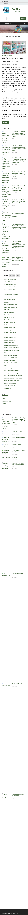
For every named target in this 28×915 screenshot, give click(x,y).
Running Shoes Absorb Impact (11, 370)
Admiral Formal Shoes (9, 289)
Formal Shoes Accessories (10, 314)
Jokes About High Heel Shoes (11, 357)
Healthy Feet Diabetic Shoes (11, 345)
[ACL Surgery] (6, 457)
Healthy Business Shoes (10, 337)
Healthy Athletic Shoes (9, 327)
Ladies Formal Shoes (9, 360)
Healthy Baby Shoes (9, 330)
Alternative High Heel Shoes (11, 297)
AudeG (16, 8)
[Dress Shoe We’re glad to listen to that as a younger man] (6, 463)
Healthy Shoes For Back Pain (11, 350)
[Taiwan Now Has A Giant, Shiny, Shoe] (6, 450)
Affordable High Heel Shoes (11, 294)
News (5, 365)
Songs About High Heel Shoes (11, 380)
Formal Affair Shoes (9, 312)
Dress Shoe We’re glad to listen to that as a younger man (18, 464)
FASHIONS (7, 309)
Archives (12, 275)
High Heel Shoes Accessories (11, 352)
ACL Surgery (14, 457)
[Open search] (24, 23)
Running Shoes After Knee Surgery (13, 375)
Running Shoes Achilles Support (12, 373)
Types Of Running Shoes (10, 385)
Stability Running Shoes (10, 383)
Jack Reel (15, 64)
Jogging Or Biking (16, 444)
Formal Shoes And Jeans (10, 319)
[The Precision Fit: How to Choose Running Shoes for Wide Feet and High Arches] (6, 200)
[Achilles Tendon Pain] (6, 432)
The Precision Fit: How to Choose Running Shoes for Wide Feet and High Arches (18, 201)
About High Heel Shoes (7, 55)
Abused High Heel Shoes (10, 281)
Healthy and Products (9, 325)
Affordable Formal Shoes (10, 292)
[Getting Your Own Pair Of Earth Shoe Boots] (6, 437)
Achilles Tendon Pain (17, 431)
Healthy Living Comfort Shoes (11, 347)
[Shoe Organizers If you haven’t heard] (6, 573)
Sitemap (4, 403)
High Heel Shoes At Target (10, 355)
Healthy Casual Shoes (9, 340)
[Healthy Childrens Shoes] (6, 684)
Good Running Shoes (9, 322)
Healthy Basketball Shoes (10, 335)
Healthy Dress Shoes (9, 342)
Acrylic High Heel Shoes (10, 284)
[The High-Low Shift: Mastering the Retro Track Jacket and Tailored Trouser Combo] (6, 145)
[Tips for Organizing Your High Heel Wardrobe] (14, 47)
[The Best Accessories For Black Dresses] (6, 794)
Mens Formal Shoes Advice (11, 363)
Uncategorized (7, 388)
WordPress (9, 913)
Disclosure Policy (7, 401)
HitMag (16, 913)
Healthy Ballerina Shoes (10, 332)
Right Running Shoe (9, 368)
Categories (5, 275)
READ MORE (5, 122)
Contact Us (5, 398)
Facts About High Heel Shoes (11, 307)
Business (6, 302)
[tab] (5, 275)
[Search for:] (16, 18)
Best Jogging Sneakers (9, 299)
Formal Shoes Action (9, 317)
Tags (18, 275)
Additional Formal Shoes (10, 287)
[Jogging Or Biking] (6, 444)
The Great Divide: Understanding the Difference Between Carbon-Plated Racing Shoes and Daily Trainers (19, 244)
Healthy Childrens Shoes (18, 683)
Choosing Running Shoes (10, 304)
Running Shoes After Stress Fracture (13, 378)
